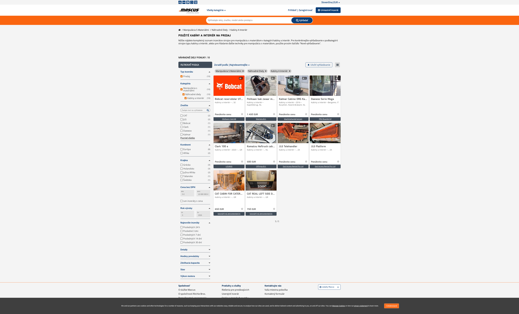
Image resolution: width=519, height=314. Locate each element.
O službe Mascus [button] (186, 289)
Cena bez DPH (187, 187)
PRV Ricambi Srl (325, 119)
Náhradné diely (220, 29)
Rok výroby (186, 208)
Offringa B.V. (261, 166)
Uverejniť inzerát (230, 293)
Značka (184, 105)
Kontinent (185, 145)
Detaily (183, 249)
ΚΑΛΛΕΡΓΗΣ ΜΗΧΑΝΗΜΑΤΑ (229, 213)
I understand (391, 306)
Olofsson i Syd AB (229, 119)
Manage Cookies (338, 306)
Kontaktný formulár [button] (275, 293)
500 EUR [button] (251, 162)
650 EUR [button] (219, 209)
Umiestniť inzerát (329, 10)
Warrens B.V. (261, 119)
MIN (182, 191)
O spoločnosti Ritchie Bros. (192, 293)
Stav (182, 269)
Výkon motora (187, 276)
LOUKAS (229, 166)
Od (182, 212)
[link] (229, 86)
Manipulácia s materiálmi (196, 29)
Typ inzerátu (186, 72)
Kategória (185, 83)
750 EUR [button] (251, 209)
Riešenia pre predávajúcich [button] (235, 289)
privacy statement (361, 306)
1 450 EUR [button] (252, 114)
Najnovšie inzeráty (189, 223)
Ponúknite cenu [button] (223, 114)
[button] (195, 65)
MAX (198, 191)
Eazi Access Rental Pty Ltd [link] (293, 166)
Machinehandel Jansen (293, 119)
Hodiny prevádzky (189, 256)
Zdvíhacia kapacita (190, 263)
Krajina (184, 160)
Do (198, 212)
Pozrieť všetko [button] (187, 137)
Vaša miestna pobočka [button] (276, 289)
